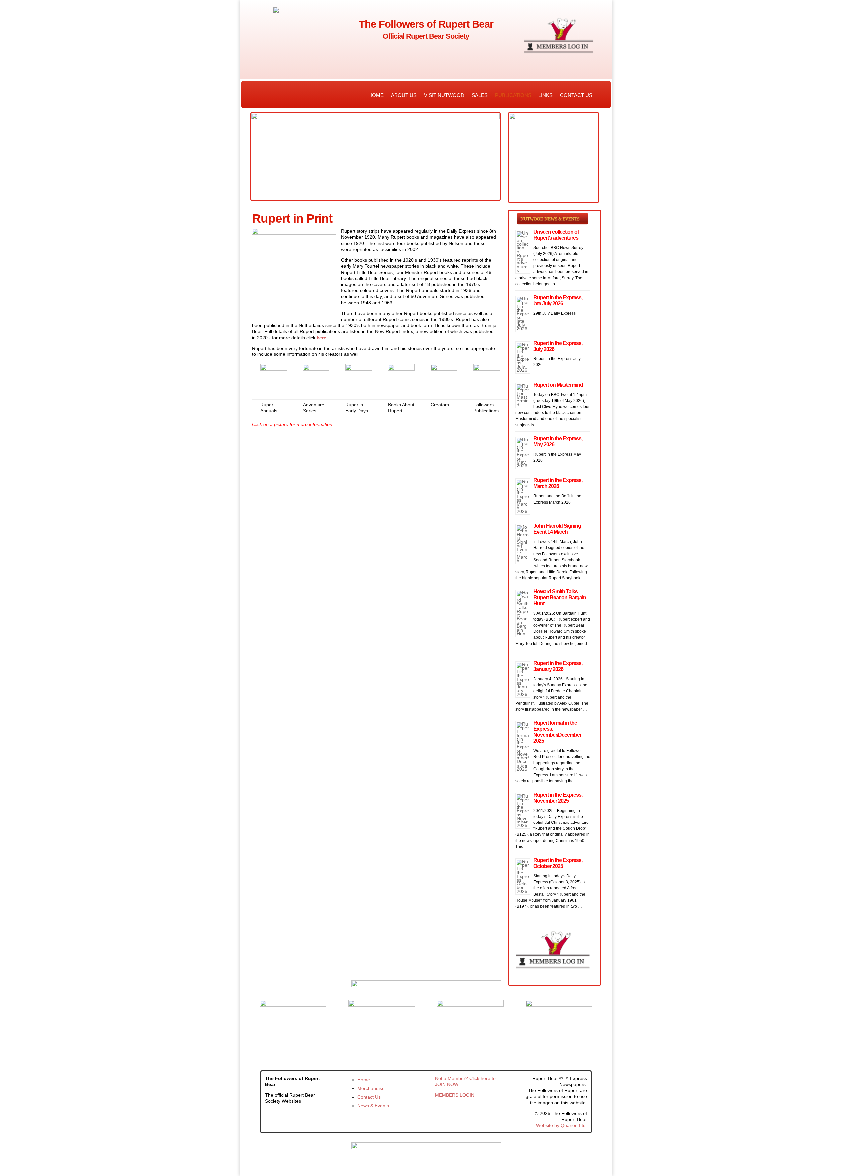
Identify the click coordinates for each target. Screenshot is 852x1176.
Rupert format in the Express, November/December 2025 (557, 732)
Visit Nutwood (444, 95)
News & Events (373, 1105)
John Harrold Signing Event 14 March (557, 529)
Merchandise (371, 1088)
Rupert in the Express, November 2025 (557, 798)
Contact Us (576, 95)
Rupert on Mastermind (558, 385)
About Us (404, 95)
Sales (480, 95)
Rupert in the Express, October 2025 (557, 863)
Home (376, 95)
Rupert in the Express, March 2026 (557, 483)
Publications (513, 95)
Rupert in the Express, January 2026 (557, 666)
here (321, 337)
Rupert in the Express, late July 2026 (557, 300)
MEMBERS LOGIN (454, 1095)
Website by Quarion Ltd (561, 1125)
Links (545, 95)
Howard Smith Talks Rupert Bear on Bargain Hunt (559, 597)
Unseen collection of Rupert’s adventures (556, 235)
